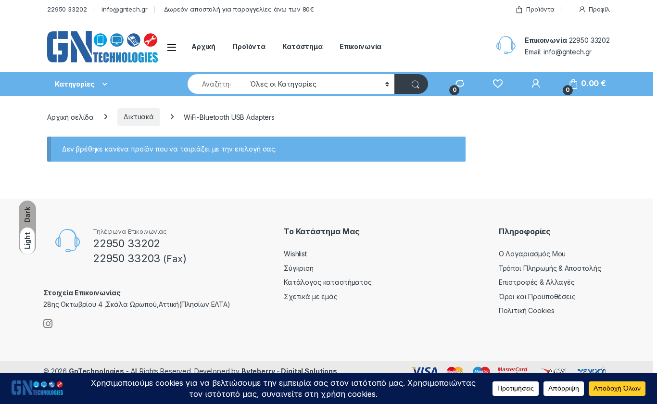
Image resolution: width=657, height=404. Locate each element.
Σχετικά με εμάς (311, 296)
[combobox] (216, 84)
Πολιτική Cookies (527, 310)
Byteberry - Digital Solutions (289, 371)
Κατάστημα (302, 46)
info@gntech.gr (124, 9)
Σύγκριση (299, 268)
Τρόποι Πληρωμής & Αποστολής (550, 268)
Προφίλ (599, 9)
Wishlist (295, 254)
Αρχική (203, 46)
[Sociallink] (47, 323)
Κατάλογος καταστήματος (328, 282)
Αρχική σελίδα (70, 117)
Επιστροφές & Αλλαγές (537, 282)
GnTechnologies (96, 371)
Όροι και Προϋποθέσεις (537, 296)
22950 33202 (67, 9)
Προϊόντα (540, 9)
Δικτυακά (139, 117)
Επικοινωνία (360, 46)
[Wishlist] (493, 83)
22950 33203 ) (140, 258)
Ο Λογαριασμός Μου (532, 254)
